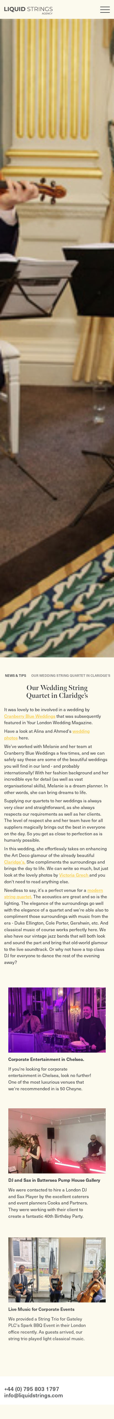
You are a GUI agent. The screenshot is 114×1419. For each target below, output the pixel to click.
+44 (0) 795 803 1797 (31, 1387)
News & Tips (15, 675)
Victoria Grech (74, 874)
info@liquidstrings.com (33, 1393)
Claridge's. (14, 861)
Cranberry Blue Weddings (29, 716)
